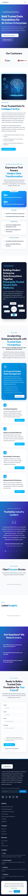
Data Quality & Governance (7, 811)
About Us (3, 829)
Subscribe (23, 791)
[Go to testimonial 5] (14, 551)
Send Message (8, 744)
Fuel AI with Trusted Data (9, 35)
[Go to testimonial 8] (22, 551)
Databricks (4, 821)
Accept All (17, 891)
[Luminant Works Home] (5, 2)
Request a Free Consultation (11, 748)
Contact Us (4, 833)
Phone (5, 718)
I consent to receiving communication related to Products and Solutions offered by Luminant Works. (14, 739)
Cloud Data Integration (6, 809)
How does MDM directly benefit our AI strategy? (12, 653)
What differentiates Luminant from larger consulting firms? (12, 645)
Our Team (3, 831)
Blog (2, 843)
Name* (5, 705)
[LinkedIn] (2, 797)
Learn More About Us (8, 149)
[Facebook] (9, 797)
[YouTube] (17, 797)
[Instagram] (13, 797)
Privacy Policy (14, 888)
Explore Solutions (7, 39)
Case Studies (4, 840)
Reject (10, 891)
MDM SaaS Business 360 (7, 806)
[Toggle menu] (25, 2)
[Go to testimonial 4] (11, 551)
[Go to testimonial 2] (5, 551)
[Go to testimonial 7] (20, 551)
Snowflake (3, 819)
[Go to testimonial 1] (2, 551)
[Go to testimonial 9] (25, 551)
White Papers (4, 845)
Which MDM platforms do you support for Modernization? (13, 661)
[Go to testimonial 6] (17, 551)
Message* (6, 725)
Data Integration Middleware (8, 816)
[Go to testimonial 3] (8, 551)
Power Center (4, 814)
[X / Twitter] (6, 797)
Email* (5, 711)
